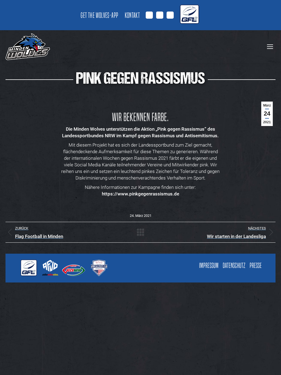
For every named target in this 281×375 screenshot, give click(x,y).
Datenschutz (234, 265)
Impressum (209, 265)
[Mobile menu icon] (270, 46)
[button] (12, 363)
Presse (256, 265)
